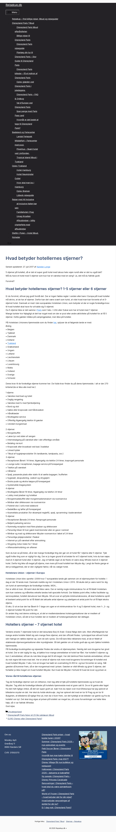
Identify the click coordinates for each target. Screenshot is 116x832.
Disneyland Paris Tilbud (23, 23)
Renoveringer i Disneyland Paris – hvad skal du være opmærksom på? (57, 786)
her (54, 322)
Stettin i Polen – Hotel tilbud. (25, 233)
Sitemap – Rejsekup (73, 821)
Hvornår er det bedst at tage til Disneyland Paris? (26, 124)
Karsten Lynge (43, 267)
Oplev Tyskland (19, 166)
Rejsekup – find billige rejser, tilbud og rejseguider (35, 19)
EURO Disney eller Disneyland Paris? (25, 718)
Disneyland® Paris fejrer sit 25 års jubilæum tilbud (31, 715)
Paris (39, 310)
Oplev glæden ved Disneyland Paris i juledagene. (24, 86)
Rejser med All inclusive (23, 199)
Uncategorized (15, 712)
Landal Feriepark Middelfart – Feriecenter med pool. (26, 140)
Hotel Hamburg (24, 170)
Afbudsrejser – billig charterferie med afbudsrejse (25, 224)
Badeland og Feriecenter (23, 132)
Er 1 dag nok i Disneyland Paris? (56, 807)
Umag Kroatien (24, 216)
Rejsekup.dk (14, 5)
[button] (9, 243)
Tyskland (11, 343)
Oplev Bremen (23, 191)
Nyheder (16, 237)
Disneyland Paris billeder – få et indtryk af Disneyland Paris (26, 73)
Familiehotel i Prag (25, 212)
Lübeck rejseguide (25, 195)
